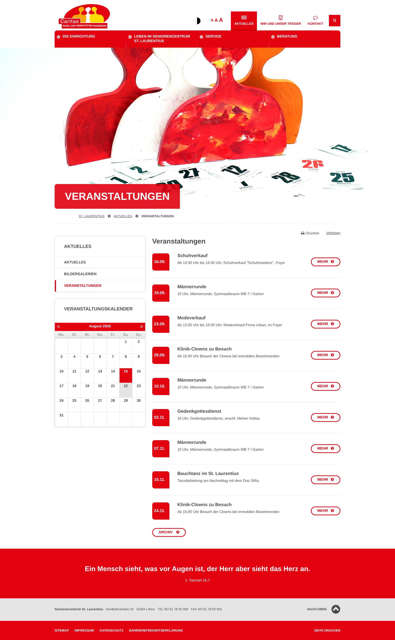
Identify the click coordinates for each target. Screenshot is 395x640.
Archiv (166, 532)
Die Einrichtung (79, 36)
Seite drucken (327, 630)
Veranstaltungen (157, 216)
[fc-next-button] (141, 327)
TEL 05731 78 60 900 (172, 609)
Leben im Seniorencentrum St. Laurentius (162, 39)
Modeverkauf (191, 317)
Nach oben (317, 609)
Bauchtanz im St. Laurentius (208, 473)
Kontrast (197, 20)
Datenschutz (111, 630)
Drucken (312, 233)
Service (214, 36)
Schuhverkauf (192, 255)
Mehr (322, 262)
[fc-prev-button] (58, 327)
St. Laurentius (91, 216)
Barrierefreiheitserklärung (156, 630)
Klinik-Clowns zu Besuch (204, 349)
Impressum (84, 630)
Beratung (287, 36)
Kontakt (315, 23)
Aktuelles (244, 23)
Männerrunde (191, 286)
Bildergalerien (80, 274)
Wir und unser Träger (280, 23)
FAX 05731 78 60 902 (206, 609)
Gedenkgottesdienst (199, 411)
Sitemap (62, 630)
